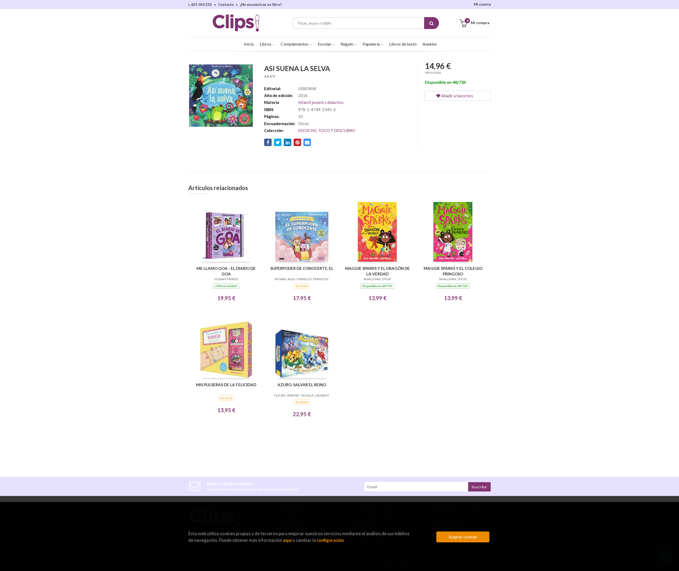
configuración (330, 540)
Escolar (325, 43)
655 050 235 (201, 4)
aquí (287, 540)
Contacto (226, 4)
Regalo (347, 43)
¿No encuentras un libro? (261, 4)
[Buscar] (431, 23)
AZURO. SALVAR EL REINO (301, 384)
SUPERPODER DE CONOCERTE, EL (301, 268)
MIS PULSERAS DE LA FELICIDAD (226, 384)
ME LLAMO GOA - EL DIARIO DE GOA (226, 271)
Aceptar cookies (463, 536)
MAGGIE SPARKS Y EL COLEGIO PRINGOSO (453, 271)
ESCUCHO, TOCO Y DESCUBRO (326, 130)
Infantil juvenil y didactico (320, 102)
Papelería (372, 43)
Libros (266, 43)
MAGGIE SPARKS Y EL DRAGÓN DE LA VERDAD (377, 271)
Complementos (295, 43)
